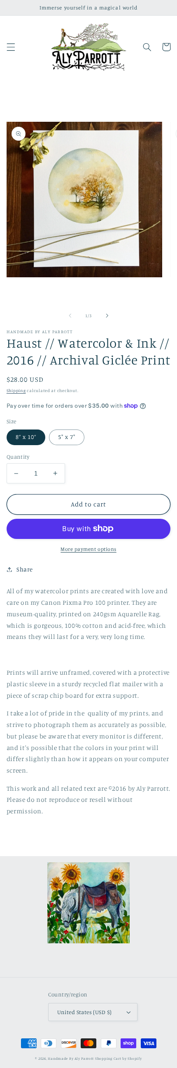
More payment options (88, 549)
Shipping (16, 390)
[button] (10, 46)
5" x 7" (66, 436)
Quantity (18, 456)
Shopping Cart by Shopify (118, 1058)
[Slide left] (70, 316)
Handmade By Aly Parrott (71, 1058)
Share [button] (24, 569)
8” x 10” (26, 436)
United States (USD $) (84, 1012)
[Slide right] (107, 316)
